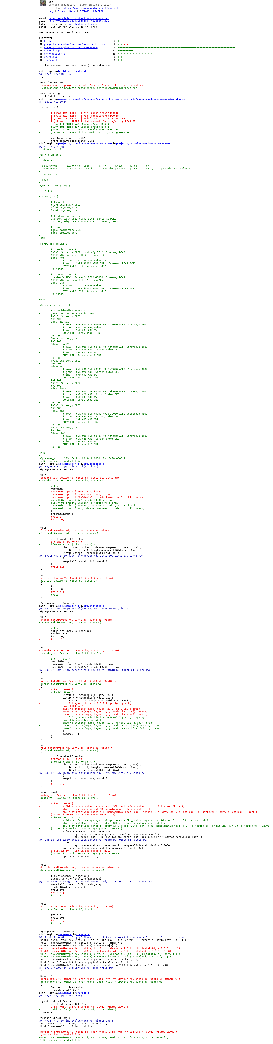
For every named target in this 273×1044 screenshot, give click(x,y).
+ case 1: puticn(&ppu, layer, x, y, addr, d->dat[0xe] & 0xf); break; (100, 725)
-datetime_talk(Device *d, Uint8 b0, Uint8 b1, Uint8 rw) (80, 867)
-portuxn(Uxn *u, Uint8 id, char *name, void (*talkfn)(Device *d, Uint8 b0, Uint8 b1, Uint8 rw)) (109, 979)
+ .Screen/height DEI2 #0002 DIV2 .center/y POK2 (78, 221)
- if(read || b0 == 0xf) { (62, 541)
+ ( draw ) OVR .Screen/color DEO (73, 327)
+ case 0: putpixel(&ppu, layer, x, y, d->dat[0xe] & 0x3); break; (97, 722)
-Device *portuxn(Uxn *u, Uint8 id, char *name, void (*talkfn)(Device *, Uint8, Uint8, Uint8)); (109, 1031)
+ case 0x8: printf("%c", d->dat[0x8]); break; (77, 500)
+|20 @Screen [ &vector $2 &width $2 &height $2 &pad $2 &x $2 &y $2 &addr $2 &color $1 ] (117, 168)
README (84, 11)
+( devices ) (48, 160)
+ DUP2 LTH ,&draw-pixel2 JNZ (70, 355)
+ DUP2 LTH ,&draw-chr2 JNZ (68, 444)
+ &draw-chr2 (52, 433)
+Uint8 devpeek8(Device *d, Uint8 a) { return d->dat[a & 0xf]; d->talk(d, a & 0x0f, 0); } (105, 956)
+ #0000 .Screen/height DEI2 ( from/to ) (72, 280)
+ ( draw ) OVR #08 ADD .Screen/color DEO (79, 349)
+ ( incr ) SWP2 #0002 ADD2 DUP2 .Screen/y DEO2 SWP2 (87, 288)
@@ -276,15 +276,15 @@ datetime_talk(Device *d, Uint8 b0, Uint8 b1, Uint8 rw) (95, 881)
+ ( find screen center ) (61, 216)
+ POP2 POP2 (51, 268)
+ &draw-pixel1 (54, 321)
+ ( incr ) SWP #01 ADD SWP (68, 330)
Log (51, 11)
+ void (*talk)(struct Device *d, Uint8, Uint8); (78, 1009)
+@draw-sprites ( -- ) (54, 305)
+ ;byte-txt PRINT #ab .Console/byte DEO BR (74, 126)
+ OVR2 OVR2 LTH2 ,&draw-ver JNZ (72, 291)
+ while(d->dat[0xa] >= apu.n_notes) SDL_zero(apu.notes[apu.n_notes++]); (102, 823)
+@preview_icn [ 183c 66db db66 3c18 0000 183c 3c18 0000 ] (82, 458)
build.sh (50, 41)
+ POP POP (50, 335)
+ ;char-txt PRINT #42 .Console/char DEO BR (74, 124)
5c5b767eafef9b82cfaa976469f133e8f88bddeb (79, 21)
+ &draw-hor (51, 257)
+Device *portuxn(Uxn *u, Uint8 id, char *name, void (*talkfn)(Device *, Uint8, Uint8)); (103, 1037)
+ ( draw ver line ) (57, 274)
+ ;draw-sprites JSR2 (58, 232)
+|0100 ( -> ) (48, 196)
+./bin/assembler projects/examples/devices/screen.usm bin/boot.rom (88, 88)
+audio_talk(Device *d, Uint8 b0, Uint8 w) (69, 798)
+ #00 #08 (50, 319)
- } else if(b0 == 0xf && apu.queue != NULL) (75, 850)
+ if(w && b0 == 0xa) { (60, 817)
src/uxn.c (51, 57)
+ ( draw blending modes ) (62, 310)
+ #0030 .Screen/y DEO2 (60, 405)
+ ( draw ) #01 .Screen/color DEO (73, 260)
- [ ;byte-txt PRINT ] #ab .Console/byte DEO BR (79, 115)
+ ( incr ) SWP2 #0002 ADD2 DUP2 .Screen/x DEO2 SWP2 (87, 263)
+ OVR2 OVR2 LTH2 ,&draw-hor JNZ (72, 266)
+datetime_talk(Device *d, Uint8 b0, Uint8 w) (71, 870)
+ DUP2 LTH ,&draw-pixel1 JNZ (70, 333)
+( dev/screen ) (50, 149)
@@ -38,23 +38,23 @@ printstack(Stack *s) (68, 466)
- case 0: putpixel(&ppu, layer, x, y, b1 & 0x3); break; (90, 708)
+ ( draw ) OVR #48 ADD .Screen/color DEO (79, 438)
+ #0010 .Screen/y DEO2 (60, 316)
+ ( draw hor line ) (57, 249)
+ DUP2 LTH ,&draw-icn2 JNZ (68, 399)
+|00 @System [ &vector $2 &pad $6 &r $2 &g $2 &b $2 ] (95, 165)
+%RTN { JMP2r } (50, 154)
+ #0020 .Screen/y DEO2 (60, 360)
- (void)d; (51, 516)
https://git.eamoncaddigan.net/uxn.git (91, 8)
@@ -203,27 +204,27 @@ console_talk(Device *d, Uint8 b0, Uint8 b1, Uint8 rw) (94, 669)
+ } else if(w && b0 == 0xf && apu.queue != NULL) (79, 853)
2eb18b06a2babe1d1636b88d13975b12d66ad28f (79, 18)
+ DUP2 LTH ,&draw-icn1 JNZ (68, 377)
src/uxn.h (51, 60)
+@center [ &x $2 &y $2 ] (57, 185)
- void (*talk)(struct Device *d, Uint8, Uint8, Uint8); (83, 1006)
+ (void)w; (51, 594)
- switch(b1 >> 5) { (63, 706)
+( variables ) (49, 174)
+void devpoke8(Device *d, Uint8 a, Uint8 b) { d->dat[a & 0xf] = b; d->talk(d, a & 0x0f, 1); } (109, 953)
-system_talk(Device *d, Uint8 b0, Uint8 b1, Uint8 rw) (78, 619)
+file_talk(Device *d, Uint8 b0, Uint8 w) (68, 533)
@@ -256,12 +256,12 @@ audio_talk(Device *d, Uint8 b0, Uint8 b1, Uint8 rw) (93, 839)
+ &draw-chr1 (52, 411)
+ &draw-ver (51, 282)
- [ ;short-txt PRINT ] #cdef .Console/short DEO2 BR (82, 118)
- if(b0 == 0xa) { (56, 803)
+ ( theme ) (52, 202)
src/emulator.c (54, 53)
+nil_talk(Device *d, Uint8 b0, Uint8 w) (68, 580)
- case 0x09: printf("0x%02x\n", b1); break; (75, 494)
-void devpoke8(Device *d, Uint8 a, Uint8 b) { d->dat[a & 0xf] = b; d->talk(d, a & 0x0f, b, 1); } (112, 948)
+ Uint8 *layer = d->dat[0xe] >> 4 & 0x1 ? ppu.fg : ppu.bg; (92, 717)
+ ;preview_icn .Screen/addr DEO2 (67, 313)
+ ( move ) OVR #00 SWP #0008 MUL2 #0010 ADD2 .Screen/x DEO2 (93, 324)
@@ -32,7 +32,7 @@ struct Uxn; (60, 995)
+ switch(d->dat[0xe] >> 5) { (70, 720)
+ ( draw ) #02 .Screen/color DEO (73, 285)
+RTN (42, 299)
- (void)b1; (51, 566)
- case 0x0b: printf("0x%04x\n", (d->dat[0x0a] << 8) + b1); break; (91, 497)
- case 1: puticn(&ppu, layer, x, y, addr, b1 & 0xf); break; (93, 711)
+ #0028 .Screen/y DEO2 (60, 383)
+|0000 (43, 179)
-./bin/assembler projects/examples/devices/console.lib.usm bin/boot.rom (91, 85)
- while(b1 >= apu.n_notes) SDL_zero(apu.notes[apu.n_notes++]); (95, 809)
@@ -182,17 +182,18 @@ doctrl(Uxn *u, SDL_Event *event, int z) (84, 608)
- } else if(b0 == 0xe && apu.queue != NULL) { (77, 814)
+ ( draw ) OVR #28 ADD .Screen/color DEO (79, 394)
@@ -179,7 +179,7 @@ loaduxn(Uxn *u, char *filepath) (77, 967)
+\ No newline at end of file (60, 461)
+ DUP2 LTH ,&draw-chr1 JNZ (68, 422)
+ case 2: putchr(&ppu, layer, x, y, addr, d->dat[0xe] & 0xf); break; (100, 728)
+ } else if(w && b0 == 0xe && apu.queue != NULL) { (80, 828)
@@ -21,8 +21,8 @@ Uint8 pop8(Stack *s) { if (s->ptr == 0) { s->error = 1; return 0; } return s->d (112, 937)
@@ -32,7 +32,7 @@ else (55, 74)
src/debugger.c (54, 50)
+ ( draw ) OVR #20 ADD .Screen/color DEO (79, 372)
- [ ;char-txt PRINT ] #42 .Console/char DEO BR (79, 113)
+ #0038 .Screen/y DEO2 (60, 427)
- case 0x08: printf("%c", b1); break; (71, 491)
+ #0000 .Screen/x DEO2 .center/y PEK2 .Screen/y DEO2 (82, 252)
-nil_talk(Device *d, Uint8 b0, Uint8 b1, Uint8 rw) (76, 578)
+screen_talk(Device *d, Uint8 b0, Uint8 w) (70, 683)
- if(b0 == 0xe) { (56, 689)
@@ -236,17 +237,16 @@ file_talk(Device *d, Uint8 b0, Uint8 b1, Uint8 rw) (92, 772)
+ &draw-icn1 (52, 366)
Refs (72, 11)
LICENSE (98, 11)
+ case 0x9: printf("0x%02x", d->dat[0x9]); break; (80, 502)
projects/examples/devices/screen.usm (71, 47)
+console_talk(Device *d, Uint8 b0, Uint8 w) (71, 480)
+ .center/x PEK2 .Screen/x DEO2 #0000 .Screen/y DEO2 (82, 277)
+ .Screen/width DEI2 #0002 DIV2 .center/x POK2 (77, 218)
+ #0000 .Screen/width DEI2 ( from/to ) (71, 255)
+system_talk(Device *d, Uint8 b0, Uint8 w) (70, 622)
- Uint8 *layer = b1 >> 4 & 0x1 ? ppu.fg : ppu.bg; (86, 703)
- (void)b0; (51, 519)
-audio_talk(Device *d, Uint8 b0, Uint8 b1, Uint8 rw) (77, 795)
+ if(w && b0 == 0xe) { (60, 692)
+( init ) (45, 191)
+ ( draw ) (51, 227)
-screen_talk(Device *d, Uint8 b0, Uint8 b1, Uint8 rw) (78, 681)
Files (61, 11)
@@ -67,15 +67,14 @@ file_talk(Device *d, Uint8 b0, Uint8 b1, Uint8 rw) (91, 555)
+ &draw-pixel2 (54, 344)
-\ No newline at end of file (60, 1034)
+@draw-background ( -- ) (57, 243)
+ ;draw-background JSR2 (60, 230)
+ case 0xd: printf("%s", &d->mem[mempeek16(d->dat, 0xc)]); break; (91, 508)
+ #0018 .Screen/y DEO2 (60, 338)
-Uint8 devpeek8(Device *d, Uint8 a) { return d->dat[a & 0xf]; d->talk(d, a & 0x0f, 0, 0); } (107, 951)
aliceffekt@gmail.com (80, 24)
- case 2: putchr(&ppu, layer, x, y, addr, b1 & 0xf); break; (93, 714)
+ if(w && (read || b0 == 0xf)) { (67, 544)
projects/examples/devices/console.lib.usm (74, 44)
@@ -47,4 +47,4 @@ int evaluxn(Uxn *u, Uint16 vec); (76, 1020)
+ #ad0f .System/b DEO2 (60, 210)
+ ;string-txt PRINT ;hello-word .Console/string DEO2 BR (84, 132)
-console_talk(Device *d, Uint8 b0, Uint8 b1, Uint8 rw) (79, 477)
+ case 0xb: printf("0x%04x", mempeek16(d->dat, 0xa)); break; (88, 505)
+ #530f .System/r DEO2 (60, 204)
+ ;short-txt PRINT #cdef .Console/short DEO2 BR (78, 129)
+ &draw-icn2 (52, 388)
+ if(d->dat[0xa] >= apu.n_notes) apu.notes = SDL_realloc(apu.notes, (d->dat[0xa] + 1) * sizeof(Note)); (125, 820)
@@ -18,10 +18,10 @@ (53, 101)
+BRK (42, 238)
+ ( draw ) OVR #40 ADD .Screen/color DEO (79, 416)
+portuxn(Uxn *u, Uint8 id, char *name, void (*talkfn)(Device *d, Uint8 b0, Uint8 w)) (101, 981)
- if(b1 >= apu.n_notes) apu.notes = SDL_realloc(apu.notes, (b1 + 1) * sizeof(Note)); (112, 806)
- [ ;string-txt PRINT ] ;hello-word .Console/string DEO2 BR (87, 121)
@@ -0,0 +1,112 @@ (51, 146)
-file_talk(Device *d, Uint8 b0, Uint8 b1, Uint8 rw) (77, 530)
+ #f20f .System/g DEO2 (60, 207)
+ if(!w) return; (55, 486)
